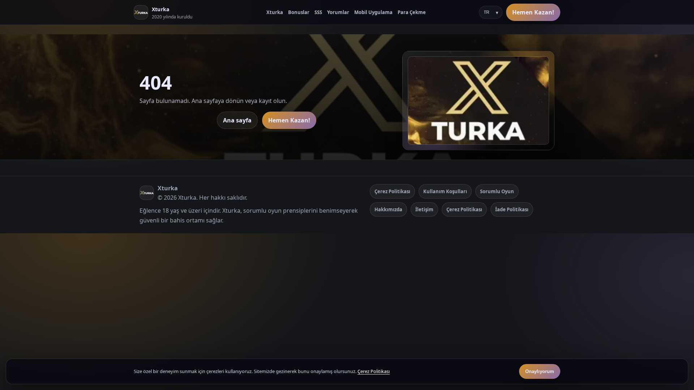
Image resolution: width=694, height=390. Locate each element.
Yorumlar (338, 12)
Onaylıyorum (539, 371)
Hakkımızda (388, 209)
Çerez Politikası (392, 191)
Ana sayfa (237, 120)
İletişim (424, 209)
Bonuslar (298, 12)
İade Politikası (511, 209)
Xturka (274, 12)
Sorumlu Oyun (497, 191)
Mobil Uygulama (373, 12)
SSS (318, 12)
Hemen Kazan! (533, 12)
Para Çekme (412, 12)
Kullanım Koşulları (445, 191)
